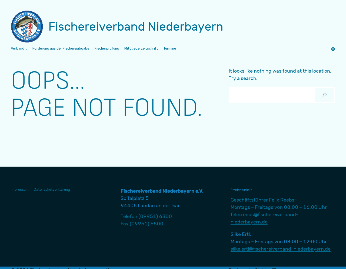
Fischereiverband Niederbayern (135, 27)
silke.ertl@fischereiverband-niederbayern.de (281, 249)
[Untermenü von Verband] (26, 49)
